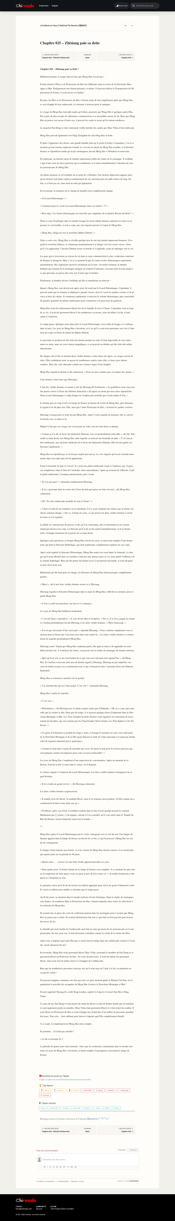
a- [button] (132, 25)
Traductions (44, 5)
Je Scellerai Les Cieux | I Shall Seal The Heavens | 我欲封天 (63, 25)
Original (55, 5)
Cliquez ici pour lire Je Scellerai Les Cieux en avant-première (65, 1079)
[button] (121, 5)
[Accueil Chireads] (25, 6)
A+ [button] (125, 25)
